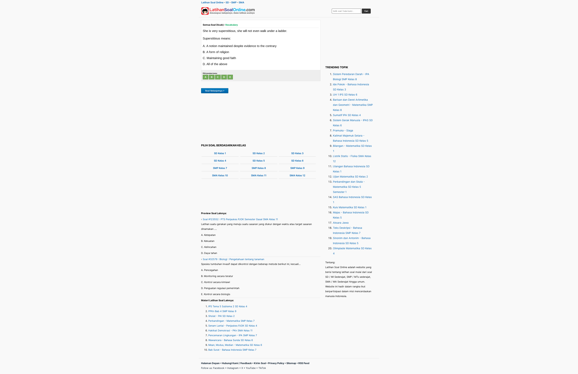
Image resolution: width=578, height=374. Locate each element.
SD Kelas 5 (259, 160)
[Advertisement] (260, 118)
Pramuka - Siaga (343, 130)
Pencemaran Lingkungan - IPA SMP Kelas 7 (232, 335)
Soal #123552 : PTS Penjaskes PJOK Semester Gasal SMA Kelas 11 (240, 219)
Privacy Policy (276, 363)
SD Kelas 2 (259, 153)
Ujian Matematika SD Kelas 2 (350, 176)
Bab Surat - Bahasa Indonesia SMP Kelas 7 (232, 349)
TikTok (262, 367)
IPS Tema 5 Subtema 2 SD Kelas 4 (227, 306)
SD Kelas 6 (297, 160)
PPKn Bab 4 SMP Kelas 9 (222, 311)
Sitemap (291, 363)
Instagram (233, 367)
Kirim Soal (260, 363)
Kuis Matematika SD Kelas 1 (349, 207)
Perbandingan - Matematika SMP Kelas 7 (231, 320)
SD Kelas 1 (220, 153)
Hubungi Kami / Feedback (237, 363)
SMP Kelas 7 (220, 168)
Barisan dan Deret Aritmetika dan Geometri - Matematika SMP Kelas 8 (353, 105)
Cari (366, 11)
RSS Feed (303, 363)
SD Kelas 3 (297, 153)
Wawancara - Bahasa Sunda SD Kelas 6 (230, 340)
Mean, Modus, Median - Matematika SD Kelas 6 (235, 344)
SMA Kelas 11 (258, 175)
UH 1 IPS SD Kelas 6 (345, 94)
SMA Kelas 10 (220, 175)
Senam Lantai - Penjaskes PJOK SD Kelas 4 (232, 325)
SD (227, 2)
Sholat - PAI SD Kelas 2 (221, 315)
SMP (233, 2)
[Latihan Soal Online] (228, 11)
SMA (241, 2)
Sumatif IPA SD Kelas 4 (347, 115)
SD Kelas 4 (220, 160)
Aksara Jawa (341, 222)
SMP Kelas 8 (259, 168)
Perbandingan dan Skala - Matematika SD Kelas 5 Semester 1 (349, 186)
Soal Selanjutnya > (214, 91)
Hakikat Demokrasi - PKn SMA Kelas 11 (230, 330)
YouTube (251, 367)
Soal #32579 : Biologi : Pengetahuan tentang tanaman (233, 259)
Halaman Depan (210, 363)
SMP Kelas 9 (297, 168)
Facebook (218, 367)
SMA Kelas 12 (297, 175)
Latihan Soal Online (212, 2)
